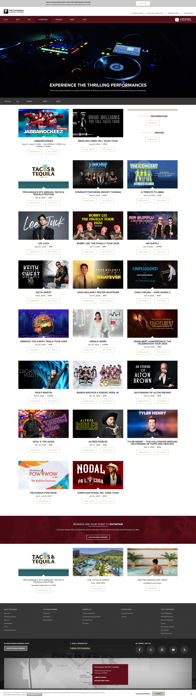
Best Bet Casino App (155, 13)
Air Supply (152, 243)
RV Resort (46, 613)
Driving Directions (127, 613)
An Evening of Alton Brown (152, 392)
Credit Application (166, 613)
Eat (29, 19)
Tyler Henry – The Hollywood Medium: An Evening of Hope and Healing (152, 443)
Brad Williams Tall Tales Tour (98, 141)
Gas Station (46, 617)
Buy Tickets (52, 152)
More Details (35, 152)
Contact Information (88, 613)
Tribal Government (10, 630)
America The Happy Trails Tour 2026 (43, 341)
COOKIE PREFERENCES (143, 694)
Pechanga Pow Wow (43, 493)
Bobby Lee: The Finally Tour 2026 (98, 243)
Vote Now (143, 3)
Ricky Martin (43, 392)
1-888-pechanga (80, 648)
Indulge (59, 19)
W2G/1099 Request (167, 617)
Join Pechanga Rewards (15, 648)
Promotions (188, 13)
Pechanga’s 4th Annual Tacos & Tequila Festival (43, 193)
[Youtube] (173, 650)
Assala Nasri (98, 341)
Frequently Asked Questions (91, 617)
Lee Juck (43, 243)
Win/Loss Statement (167, 620)
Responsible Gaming (167, 627)
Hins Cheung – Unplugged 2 (152, 292)
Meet (72, 19)
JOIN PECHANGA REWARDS (98, 537)
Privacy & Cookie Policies (34, 695)
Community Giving (10, 617)
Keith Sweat (43, 292)
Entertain (43, 19)
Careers (163, 623)
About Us (7, 613)
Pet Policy (85, 623)
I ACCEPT (158, 694)
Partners (6, 620)
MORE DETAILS (152, 123)
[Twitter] (151, 650)
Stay (18, 19)
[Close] (191, 694)
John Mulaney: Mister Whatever (98, 292)
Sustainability (8, 623)
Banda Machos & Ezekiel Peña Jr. (98, 392)
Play (6, 19)
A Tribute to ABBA (152, 192)
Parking (124, 617)
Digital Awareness (166, 633)
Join (84, 19)
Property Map (173, 13)
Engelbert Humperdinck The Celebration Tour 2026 (152, 342)
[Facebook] (139, 650)
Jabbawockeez (43, 141)
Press (6, 627)
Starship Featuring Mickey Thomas (98, 192)
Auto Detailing (47, 620)
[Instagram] (162, 650)
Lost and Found (87, 620)
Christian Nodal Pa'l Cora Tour (98, 493)
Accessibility (165, 630)
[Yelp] (185, 650)
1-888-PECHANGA (100, 677)
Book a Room (137, 13)
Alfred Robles (98, 441)
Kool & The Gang (43, 441)
